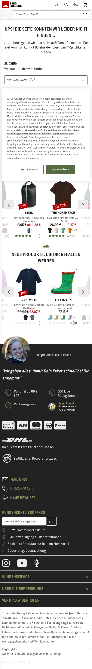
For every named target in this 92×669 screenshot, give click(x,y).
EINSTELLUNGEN (29, 169)
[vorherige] (9, 204)
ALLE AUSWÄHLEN (60, 169)
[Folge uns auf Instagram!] (9, 564)
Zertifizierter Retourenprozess (35, 458)
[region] (46, 134)
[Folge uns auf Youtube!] (25, 564)
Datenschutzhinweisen (28, 158)
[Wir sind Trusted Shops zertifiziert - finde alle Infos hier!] (52, 407)
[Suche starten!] (85, 14)
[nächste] (83, 204)
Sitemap (55, 654)
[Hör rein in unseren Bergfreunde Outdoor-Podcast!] (39, 564)
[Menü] (6, 13)
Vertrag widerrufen (21, 600)
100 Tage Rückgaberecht (69, 393)
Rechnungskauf (25, 404)
